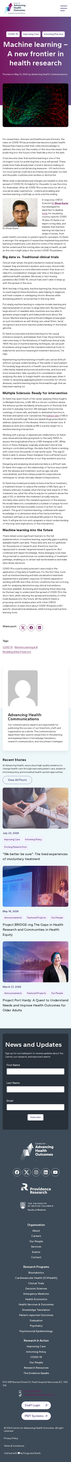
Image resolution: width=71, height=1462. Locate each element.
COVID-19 (13, 34)
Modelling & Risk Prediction (17, 651)
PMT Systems (34, 1416)
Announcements (13, 917)
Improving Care (31, 34)
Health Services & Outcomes (36, 1304)
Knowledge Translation (36, 1309)
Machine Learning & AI (26, 647)
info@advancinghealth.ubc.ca (38, 1394)
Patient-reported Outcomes (36, 1315)
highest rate (52, 415)
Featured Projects (36, 917)
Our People (57, 917)
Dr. (60, 203)
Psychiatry (36, 1325)
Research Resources (36, 1367)
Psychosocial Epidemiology (36, 1331)
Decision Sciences (36, 1288)
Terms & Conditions (14, 1445)
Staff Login (32, 1405)
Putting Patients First (15, 847)
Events (36, 1252)
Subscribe (35, 1117)
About (36, 1230)
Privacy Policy (11, 1438)
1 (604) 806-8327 (32, 1391)
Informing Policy (33, 839)
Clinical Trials (36, 1283)
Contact (36, 1257)
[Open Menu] (63, 8)
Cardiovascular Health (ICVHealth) (36, 1277)
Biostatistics (36, 1272)
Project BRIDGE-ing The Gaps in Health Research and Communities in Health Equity (33, 930)
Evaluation (36, 1320)
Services (36, 1246)
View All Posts (17, 780)
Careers (36, 1235)
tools (45, 213)
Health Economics (36, 1299)
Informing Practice (53, 34)
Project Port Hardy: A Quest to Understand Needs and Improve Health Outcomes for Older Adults (35, 1005)
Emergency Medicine (36, 1293)
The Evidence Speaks (36, 1373)
